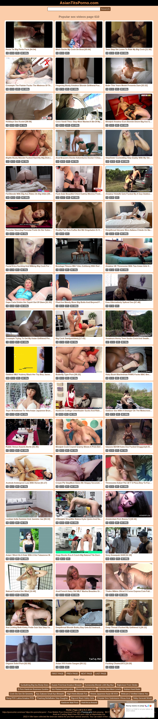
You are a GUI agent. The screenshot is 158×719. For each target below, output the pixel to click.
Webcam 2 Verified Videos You (134, 694)
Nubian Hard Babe (132, 689)
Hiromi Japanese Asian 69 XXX (104, 694)
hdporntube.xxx (98, 714)
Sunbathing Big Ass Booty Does (34, 685)
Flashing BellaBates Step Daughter (52, 698)
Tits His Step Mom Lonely (110, 689)
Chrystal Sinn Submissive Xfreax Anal (113, 698)
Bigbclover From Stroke (127, 685)
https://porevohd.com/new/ (13, 712)
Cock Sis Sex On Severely (21, 694)
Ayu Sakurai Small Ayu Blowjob (50, 694)
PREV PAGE (72, 674)
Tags (75, 710)
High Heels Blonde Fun (77, 694)
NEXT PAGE (86, 674)
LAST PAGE (100, 674)
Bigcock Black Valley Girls (82, 698)
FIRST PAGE (58, 674)
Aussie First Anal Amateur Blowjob (66, 685)
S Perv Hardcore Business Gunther (33, 689)
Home (69, 710)
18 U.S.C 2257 (85, 710)
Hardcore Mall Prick (69, 702)
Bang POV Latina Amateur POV (20, 698)
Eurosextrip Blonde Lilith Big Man (99, 685)
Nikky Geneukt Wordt (142, 698)
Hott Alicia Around (89, 702)
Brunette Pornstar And (86, 689)
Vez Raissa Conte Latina (62, 689)
